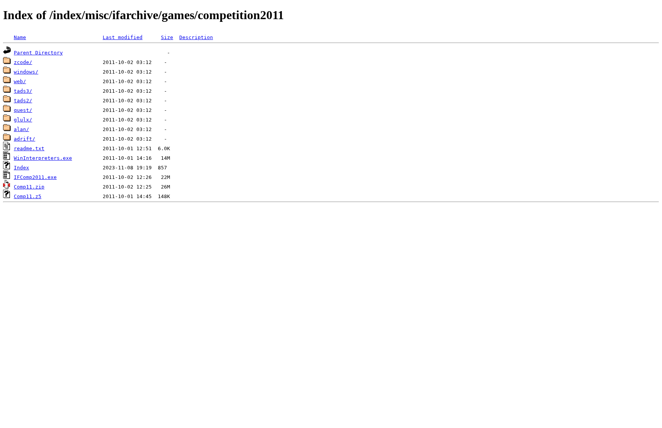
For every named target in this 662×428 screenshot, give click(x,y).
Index (21, 168)
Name (20, 37)
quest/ (23, 110)
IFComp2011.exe (35, 177)
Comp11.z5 (27, 196)
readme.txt (29, 148)
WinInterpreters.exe (43, 158)
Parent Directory (38, 53)
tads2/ (23, 100)
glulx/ (23, 120)
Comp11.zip (29, 187)
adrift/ (24, 139)
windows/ (26, 72)
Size (167, 37)
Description (196, 37)
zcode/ (23, 62)
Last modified (123, 37)
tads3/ (23, 91)
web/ (20, 81)
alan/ (21, 129)
